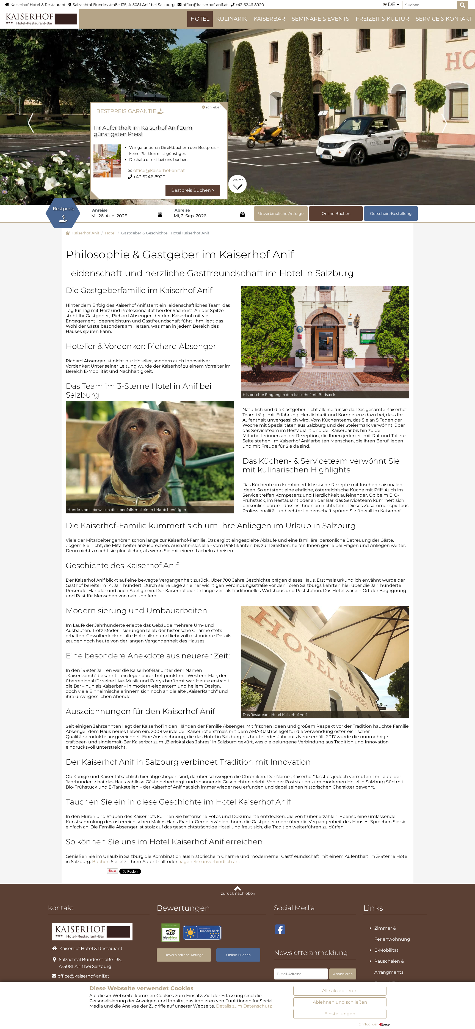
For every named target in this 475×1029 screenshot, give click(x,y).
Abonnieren (343, 974)
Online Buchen (336, 213)
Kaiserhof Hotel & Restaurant (37, 4)
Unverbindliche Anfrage (280, 213)
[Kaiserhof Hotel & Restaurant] (39, 18)
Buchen (101, 861)
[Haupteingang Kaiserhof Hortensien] (325, 341)
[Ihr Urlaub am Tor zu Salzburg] (325, 661)
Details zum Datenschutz (244, 1006)
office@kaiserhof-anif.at (204, 4)
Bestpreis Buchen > (192, 190)
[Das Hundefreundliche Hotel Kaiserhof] (150, 456)
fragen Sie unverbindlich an (208, 861)
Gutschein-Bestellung (391, 213)
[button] (35, 115)
